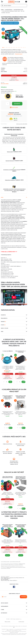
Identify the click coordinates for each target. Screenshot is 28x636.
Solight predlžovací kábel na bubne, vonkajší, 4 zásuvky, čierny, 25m (20, 397)
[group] (7, 412)
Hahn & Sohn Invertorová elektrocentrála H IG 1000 (7, 477)
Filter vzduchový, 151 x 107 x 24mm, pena (20, 351)
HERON (25, 68)
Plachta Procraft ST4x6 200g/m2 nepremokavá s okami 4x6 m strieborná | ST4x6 (20, 478)
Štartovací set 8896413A (7, 351)
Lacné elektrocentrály (5, 561)
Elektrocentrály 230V (18, 9)
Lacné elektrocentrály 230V (15, 561)
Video (2, 331)
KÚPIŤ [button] (11, 427)
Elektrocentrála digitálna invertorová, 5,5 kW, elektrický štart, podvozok (7, 525)
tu (13, 627)
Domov (2, 9)
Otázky (3, 324)
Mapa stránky (7, 621)
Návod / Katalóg (4, 328)
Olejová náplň (10, 151)
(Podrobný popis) (18, 53)
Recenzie (3, 321)
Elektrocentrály (8, 9)
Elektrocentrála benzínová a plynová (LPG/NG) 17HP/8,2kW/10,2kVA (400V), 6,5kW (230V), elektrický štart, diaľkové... (20, 526)
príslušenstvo (4, 318)
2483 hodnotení (17, 114)
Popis (2, 197)
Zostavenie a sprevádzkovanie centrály (11, 169)
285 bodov (19, 96)
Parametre (3, 315)
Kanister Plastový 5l (10, 160)
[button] (11, 428)
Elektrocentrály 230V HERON (21, 124)
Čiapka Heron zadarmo (10, 180)
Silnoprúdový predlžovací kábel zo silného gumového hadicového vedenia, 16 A (8, 397)
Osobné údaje (21, 621)
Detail (7, 555)
